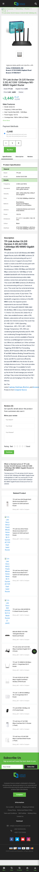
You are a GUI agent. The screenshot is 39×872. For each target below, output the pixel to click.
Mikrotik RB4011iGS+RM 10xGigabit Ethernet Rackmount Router (20, 634)
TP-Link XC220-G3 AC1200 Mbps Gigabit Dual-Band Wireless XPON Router (20, 679)
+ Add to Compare (21, 509)
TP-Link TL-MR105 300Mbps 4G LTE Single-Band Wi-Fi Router (21, 695)
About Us (18, 807)
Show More (6, 120)
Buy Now (10, 150)
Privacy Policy (12, 810)
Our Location (10, 807)
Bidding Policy (32, 813)
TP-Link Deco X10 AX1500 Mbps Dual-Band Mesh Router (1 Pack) (22, 738)
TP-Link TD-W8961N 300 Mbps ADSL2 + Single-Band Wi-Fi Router (22, 664)
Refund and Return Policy (24, 810)
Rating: (6, 446)
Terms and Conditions (10, 813)
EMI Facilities (22, 813)
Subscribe (30, 767)
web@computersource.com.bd (20, 826)
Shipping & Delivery (28, 807)
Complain (19, 794)
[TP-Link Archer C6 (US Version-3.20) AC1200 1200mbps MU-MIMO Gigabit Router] (19, 33)
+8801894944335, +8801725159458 (20, 830)
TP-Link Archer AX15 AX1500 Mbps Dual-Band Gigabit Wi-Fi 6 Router (22, 649)
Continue (9, 452)
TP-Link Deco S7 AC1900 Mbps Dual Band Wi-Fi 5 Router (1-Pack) (22, 723)
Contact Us (20, 816)
